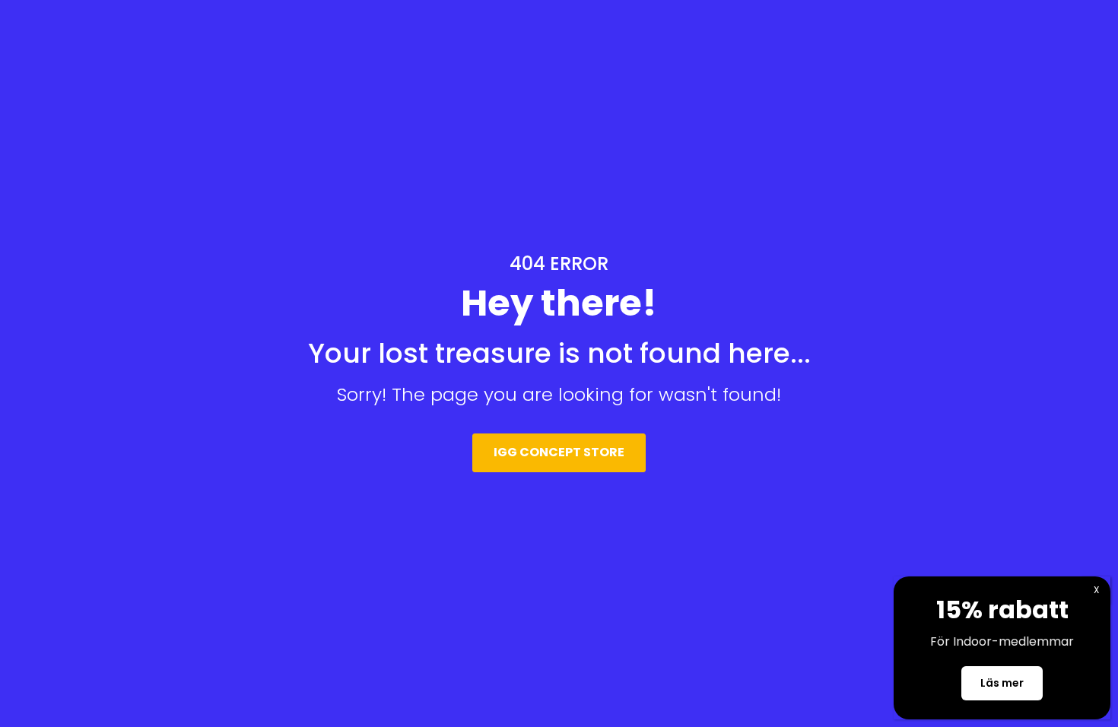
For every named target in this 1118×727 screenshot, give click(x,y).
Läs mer (1002, 682)
